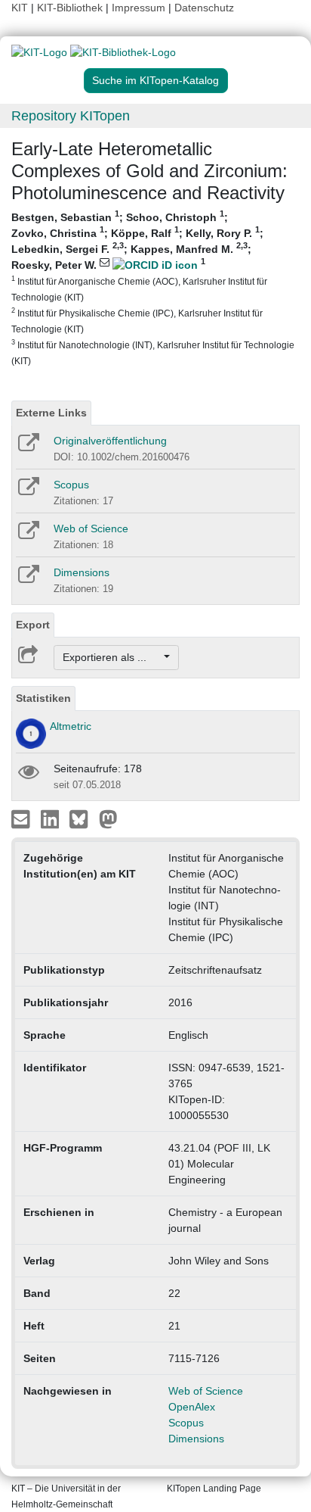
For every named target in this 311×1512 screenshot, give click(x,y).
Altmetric (70, 726)
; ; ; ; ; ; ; (152, 288)
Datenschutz (204, 8)
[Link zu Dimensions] (27, 579)
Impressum (138, 8)
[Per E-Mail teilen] (22, 818)
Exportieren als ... (112, 657)
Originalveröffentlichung (110, 441)
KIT (19, 8)
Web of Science (91, 528)
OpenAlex (191, 1407)
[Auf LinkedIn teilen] (51, 818)
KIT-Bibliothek (71, 8)
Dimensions (81, 572)
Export (33, 625)
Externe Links (51, 413)
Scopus (71, 485)
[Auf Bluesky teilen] (82, 818)
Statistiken (43, 698)
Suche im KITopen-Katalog (155, 80)
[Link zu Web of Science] (27, 535)
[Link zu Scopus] (27, 491)
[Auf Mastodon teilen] (108, 818)
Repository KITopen (70, 115)
